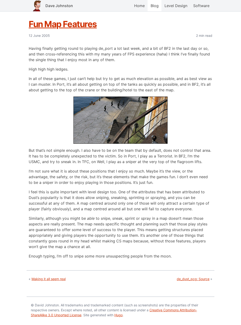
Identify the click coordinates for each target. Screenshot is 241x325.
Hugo (118, 315)
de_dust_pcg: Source (193, 279)
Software (201, 5)
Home (139, 5)
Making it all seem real (49, 279)
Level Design (176, 5)
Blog (155, 5)
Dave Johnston (59, 5)
